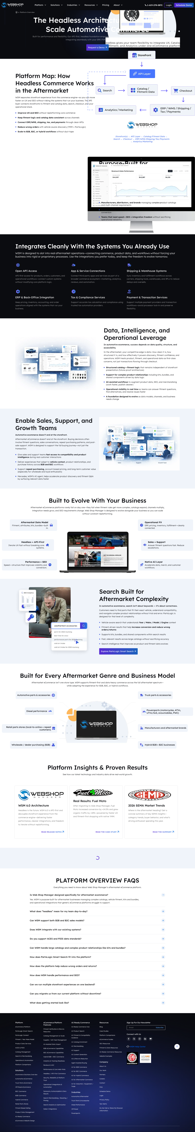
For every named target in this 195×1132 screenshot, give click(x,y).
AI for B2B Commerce (79, 1067)
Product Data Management (24, 1112)
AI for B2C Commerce (79, 1071)
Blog (101, 1027)
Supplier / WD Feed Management (55, 1040)
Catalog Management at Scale (54, 1036)
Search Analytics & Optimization (54, 1105)
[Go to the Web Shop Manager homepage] (16, 12)
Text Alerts (103, 1104)
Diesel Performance (78, 1105)
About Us (103, 1066)
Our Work (103, 1070)
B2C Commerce (20, 1091)
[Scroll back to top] (177, 1046)
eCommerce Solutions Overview (26, 1074)
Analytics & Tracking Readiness (54, 1061)
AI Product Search (77, 1031)
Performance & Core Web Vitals (54, 1069)
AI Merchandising (77, 1046)
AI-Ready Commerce (22, 1116)
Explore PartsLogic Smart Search (117, 651)
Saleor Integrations (50, 1109)
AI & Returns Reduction (79, 1059)
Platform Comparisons (23, 1064)
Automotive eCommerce (23, 1079)
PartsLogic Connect (22, 1035)
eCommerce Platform (22, 1027)
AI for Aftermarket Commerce (82, 1079)
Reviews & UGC (48, 1065)
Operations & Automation (24, 1060)
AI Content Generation (79, 1054)
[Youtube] (151, 1039)
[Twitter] (134, 1039)
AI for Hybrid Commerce (80, 1075)
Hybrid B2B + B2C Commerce (53, 1057)
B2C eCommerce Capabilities (53, 1052)
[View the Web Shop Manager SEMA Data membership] (132, 1058)
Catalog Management (22, 1052)
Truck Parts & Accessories (80, 1100)
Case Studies (104, 1031)
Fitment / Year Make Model (24, 1039)
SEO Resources (105, 1043)
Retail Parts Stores (21, 1104)
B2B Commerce (20, 1095)
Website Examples (106, 1056)
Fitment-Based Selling (22, 1108)
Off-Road (74, 1109)
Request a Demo (96, 47)
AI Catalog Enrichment (79, 1042)
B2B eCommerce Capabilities (53, 1048)
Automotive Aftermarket (79, 1096)
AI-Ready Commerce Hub (80, 1027)
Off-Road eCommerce (23, 1087)
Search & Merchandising (23, 1056)
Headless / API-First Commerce (54, 1073)
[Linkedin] (145, 1039)
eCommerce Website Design (25, 1120)
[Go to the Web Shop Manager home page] (12, 5)
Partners (102, 1074)
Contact (102, 1083)
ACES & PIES (19, 1048)
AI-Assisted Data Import (52, 1044)
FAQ (101, 1087)
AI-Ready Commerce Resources (111, 1052)
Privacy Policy (104, 1100)
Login (101, 1095)
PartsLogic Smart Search (24, 1031)
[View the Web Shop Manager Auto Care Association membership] (145, 1058)
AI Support (75, 1050)
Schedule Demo (184, 5)
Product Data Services (23, 1043)
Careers (102, 1079)
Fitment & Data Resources (109, 1048)
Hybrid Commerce (21, 1100)
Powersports (75, 1113)
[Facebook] (129, 1039)
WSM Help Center (138, 1046)
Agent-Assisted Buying (79, 1063)
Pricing (105, 5)
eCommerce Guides (106, 1039)
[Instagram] (140, 1039)
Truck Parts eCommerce (23, 1083)
